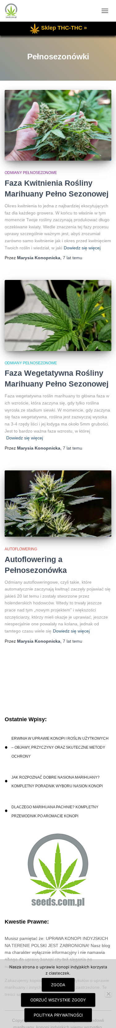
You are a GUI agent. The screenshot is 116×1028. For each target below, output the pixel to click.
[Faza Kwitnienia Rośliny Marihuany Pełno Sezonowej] (58, 125)
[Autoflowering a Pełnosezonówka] (58, 503)
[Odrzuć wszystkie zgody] (108, 994)
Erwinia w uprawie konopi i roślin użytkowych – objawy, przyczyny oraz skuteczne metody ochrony (60, 747)
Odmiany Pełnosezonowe (31, 173)
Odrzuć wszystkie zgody (58, 999)
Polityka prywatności (58, 1015)
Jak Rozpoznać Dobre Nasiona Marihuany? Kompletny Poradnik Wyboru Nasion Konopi (57, 782)
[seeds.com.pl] (13, 11)
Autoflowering (21, 549)
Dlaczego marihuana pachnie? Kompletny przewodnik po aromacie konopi (54, 811)
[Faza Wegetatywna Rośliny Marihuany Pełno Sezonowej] (58, 315)
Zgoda (58, 984)
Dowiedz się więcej (82, 247)
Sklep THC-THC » (64, 28)
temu (72, 257)
